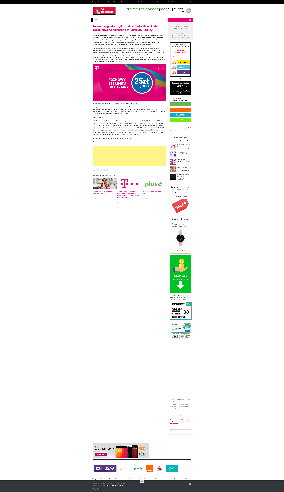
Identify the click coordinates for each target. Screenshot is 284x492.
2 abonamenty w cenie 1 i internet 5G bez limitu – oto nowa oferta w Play (183, 146)
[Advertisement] (129, 156)
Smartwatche (177, 219)
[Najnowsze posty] (173, 140)
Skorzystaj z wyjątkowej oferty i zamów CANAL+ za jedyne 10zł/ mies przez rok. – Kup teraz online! (180, 88)
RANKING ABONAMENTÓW (180, 51)
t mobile (98, 170)
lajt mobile (183, 62)
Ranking (94, 2)
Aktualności (181, 2)
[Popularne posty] (180, 140)
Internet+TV (166, 2)
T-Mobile (126, 37)
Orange (128, 2)
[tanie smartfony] (180, 214)
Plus (122, 2)
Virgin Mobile (141, 2)
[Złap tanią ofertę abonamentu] (190, 20)
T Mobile (115, 2)
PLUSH (180, 120)
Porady (174, 2)
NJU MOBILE (183, 67)
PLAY (183, 72)
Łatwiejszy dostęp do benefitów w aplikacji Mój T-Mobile (183, 161)
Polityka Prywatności (98, 489)
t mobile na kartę (104, 170)
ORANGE (180, 110)
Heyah (134, 2)
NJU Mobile (151, 2)
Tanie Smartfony (102, 2)
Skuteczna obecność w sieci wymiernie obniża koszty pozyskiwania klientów (184, 168)
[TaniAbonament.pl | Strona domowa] (104, 11)
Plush (158, 2)
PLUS (180, 104)
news (97, 20)
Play (109, 2)
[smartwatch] (180, 247)
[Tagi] (187, 140)
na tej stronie (128, 138)
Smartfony (175, 187)
